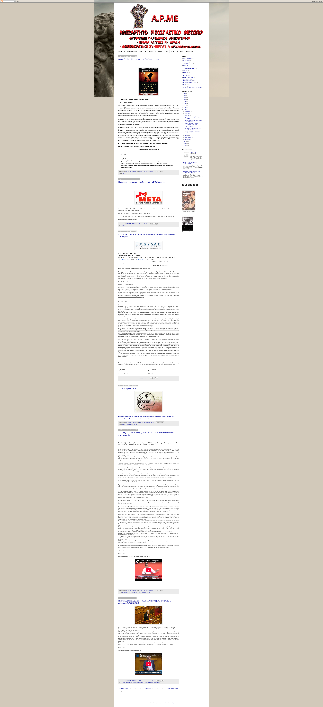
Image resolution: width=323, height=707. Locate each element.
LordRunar (165, 703)
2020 (185, 99)
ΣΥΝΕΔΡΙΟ (144, 592)
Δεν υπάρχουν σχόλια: (148, 171)
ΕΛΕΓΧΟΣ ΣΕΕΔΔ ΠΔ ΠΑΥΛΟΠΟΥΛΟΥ (192, 74)
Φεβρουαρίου (188, 137)
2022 (185, 95)
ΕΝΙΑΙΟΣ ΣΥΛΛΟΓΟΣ (188, 77)
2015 (185, 109)
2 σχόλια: (146, 377)
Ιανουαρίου (187, 139)
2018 (185, 103)
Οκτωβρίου (187, 115)
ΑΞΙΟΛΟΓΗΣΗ (133, 379)
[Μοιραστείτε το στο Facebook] (161, 171)
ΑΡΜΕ (140, 51)
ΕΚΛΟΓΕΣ (185, 72)
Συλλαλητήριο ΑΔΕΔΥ (127, 388)
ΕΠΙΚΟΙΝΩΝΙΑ (189, 51)
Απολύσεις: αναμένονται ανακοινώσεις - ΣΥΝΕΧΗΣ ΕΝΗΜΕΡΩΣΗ (192, 172)
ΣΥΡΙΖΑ (148, 592)
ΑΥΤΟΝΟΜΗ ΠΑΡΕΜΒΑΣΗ (130, 51)
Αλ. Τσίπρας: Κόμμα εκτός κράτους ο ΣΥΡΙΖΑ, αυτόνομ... (193, 129)
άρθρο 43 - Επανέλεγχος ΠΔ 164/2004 (192, 87)
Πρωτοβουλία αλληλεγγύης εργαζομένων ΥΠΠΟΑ (138, 59)
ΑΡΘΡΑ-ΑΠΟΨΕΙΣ (126, 592)
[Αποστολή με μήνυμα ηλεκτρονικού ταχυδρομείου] (156, 171)
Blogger (173, 703)
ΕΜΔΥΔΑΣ (138, 379)
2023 (185, 93)
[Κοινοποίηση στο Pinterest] (162, 171)
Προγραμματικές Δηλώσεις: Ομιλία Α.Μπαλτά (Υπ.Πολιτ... (192, 132)
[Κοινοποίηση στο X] (159, 171)
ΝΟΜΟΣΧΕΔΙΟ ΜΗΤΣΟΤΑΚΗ (189, 82)
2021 (185, 97)
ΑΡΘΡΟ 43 (185, 65)
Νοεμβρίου (187, 113)
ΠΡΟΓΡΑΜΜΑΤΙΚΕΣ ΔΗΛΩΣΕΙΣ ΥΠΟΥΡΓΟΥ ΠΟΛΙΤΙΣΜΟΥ (147, 682)
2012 (185, 145)
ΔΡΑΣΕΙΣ (173, 51)
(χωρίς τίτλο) (193, 152)
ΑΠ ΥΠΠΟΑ (186, 60)
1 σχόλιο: (146, 223)
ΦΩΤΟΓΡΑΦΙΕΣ (180, 51)
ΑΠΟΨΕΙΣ (166, 51)
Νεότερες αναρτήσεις (123, 688)
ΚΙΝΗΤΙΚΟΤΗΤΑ (144, 379)
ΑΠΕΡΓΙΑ (185, 62)
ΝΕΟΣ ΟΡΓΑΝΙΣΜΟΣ (188, 80)
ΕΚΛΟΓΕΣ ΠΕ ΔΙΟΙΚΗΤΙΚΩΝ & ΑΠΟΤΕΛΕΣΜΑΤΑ (190, 163)
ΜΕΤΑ (123, 225)
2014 (185, 141)
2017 (185, 105)
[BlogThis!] (157, 171)
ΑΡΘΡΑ (160, 51)
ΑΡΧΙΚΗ (120, 51)
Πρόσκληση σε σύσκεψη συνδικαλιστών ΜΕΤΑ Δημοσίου (141, 182)
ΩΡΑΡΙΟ (185, 86)
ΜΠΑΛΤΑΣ (132, 682)
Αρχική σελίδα (148, 688)
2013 (185, 143)
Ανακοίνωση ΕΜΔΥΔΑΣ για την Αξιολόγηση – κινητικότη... (191, 124)
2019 (185, 101)
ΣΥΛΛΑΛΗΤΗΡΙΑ (136, 424)
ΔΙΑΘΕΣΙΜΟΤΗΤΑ (187, 67)
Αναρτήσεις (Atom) (128, 691)
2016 (185, 107)
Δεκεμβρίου (187, 111)
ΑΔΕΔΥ (123, 424)
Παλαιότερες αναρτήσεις (172, 688)
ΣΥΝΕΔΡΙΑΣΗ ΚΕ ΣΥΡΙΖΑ (135, 592)
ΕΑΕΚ (145, 51)
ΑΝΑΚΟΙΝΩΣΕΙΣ (152, 51)
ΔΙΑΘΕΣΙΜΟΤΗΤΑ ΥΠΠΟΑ (189, 68)
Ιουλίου (186, 135)
